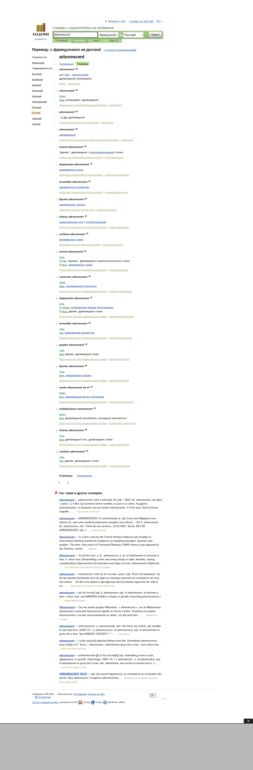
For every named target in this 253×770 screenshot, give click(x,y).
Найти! (155, 34)
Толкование (66, 63)
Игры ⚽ (113, 40)
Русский (36, 113)
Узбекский (36, 118)
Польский (36, 107)
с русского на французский (120, 49)
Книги (96, 40)
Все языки (37, 74)
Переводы (79, 40)
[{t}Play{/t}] (76, 68)
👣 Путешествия (43, 697)
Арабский (36, 85)
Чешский (36, 124)
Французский (38, 63)
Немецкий (36, 96)
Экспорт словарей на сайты (45, 702)
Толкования (61, 40)
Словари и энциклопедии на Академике (83, 28)
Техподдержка (80, 694)
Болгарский (37, 90)
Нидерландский (39, 102)
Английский (37, 79)
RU (158, 21)
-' (79, 245)
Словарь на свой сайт (141, 21)
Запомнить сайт (117, 21)
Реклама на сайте (96, 694)
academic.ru (41, 39)
